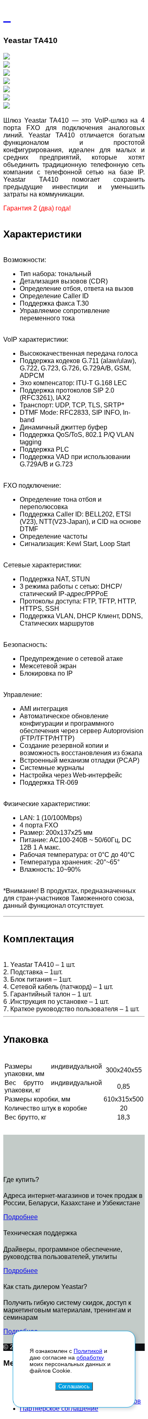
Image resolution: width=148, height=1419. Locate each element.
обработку (90, 1357)
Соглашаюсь (73, 1386)
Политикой (88, 1351)
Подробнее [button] (20, 1216)
